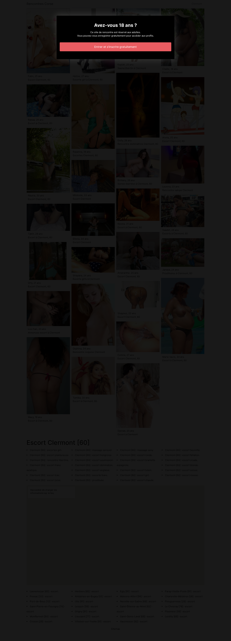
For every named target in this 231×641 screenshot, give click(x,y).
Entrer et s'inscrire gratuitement (115, 46)
